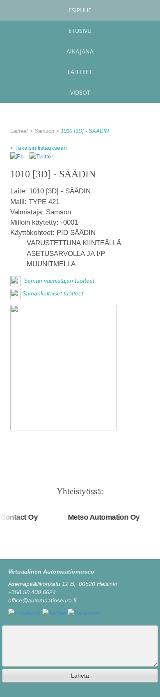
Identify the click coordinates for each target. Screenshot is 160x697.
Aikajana (80, 51)
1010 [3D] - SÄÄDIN (85, 131)
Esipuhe (80, 10)
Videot (80, 92)
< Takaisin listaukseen (38, 147)
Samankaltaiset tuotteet (52, 293)
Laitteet (80, 72)
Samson (45, 131)
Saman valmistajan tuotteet (58, 280)
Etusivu (80, 31)
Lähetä (80, 675)
